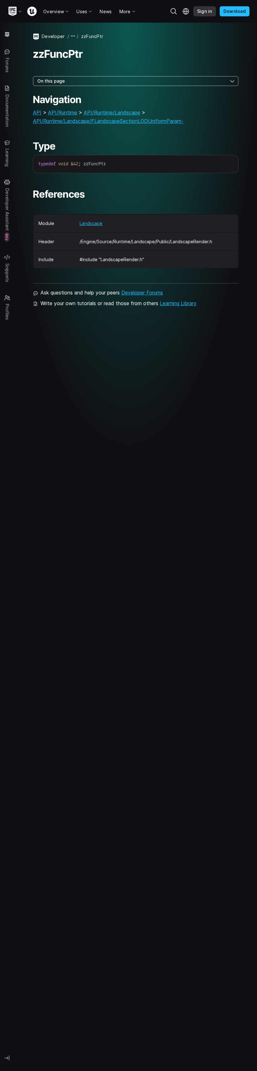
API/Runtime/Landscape (112, 112)
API (37, 112)
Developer (53, 36)
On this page (51, 81)
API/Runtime (62, 112)
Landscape (91, 223)
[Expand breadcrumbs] (73, 36)
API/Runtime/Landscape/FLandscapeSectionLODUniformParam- (108, 121)
